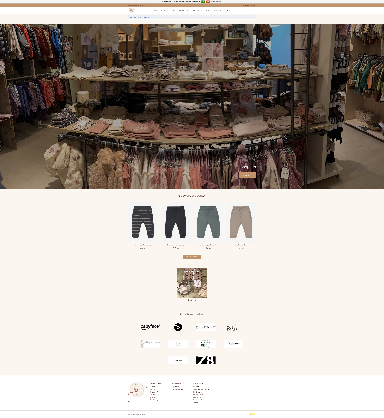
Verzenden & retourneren (201, 400)
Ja (203, 1)
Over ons (196, 387)
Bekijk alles (192, 257)
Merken (227, 10)
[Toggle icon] (250, 10)
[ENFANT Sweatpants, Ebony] (143, 222)
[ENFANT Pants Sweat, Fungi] (241, 222)
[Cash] (250, 414)
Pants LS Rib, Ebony (175, 245)
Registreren (175, 387)
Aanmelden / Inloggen (249, 5)
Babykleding (217, 10)
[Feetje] (233, 327)
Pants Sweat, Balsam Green (208, 245)
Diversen (192, 300)
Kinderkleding (206, 10)
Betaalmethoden (198, 397)
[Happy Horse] (150, 344)
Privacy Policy (198, 394)
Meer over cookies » (216, 1)
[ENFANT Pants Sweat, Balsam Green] (208, 222)
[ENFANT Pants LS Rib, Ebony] (176, 222)
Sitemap (196, 402)
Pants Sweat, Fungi (241, 245)
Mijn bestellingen (177, 389)
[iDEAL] (253, 414)
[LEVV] (178, 344)
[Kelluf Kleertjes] (131, 10)
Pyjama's (173, 10)
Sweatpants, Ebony (143, 245)
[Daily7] (178, 327)
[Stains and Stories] (178, 361)
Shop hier (247, 175)
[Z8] (205, 361)
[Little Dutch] (205, 344)
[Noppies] (233, 344)
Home (155, 10)
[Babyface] (150, 327)
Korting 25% (194, 10)
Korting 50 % (183, 10)
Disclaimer (196, 392)
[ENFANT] (205, 327)
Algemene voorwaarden (201, 389)
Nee (208, 1)
